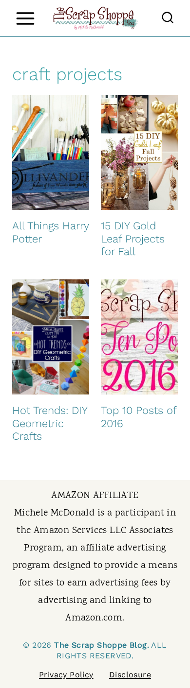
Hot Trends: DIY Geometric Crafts (49, 423)
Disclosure (130, 674)
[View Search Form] (167, 18)
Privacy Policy (66, 674)
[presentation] (50, 152)
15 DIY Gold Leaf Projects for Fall (133, 239)
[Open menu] (25, 18)
